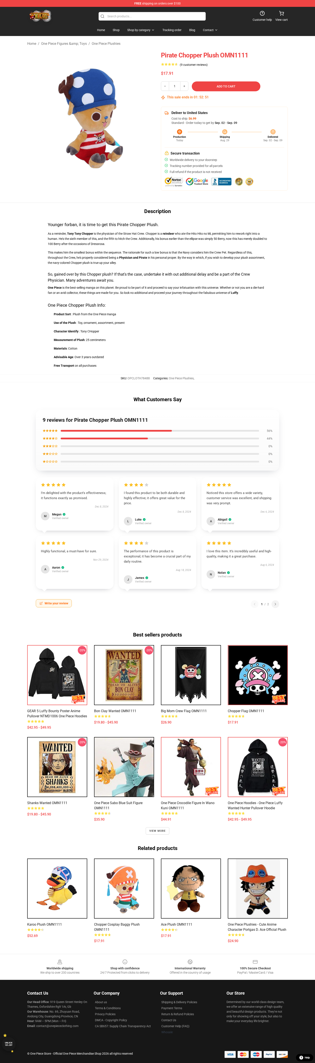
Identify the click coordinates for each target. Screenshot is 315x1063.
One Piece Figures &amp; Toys (64, 44)
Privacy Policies (105, 1014)
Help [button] (307, 1057)
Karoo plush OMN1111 (44, 924)
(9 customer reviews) (194, 64)
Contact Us (168, 1020)
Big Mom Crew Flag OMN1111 (184, 711)
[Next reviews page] (275, 604)
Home (31, 44)
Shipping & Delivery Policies (179, 1002)
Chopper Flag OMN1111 (246, 711)
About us (101, 1002)
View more (157, 830)
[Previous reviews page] (254, 604)
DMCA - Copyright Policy (111, 1020)
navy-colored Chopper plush (71, 262)
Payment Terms (171, 1008)
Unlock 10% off (8, 1044)
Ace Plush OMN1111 (176, 924)
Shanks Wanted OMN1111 (47, 803)
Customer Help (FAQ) (175, 1026)
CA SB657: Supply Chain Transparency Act (123, 1026)
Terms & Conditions (108, 1008)
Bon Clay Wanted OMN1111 (115, 711)
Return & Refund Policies (177, 1014)
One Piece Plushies (106, 44)
